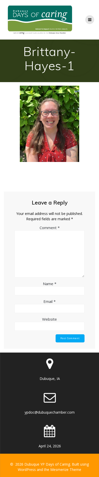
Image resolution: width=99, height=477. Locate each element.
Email (49, 301)
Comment (50, 227)
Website (49, 319)
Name (49, 283)
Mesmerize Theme (65, 469)
